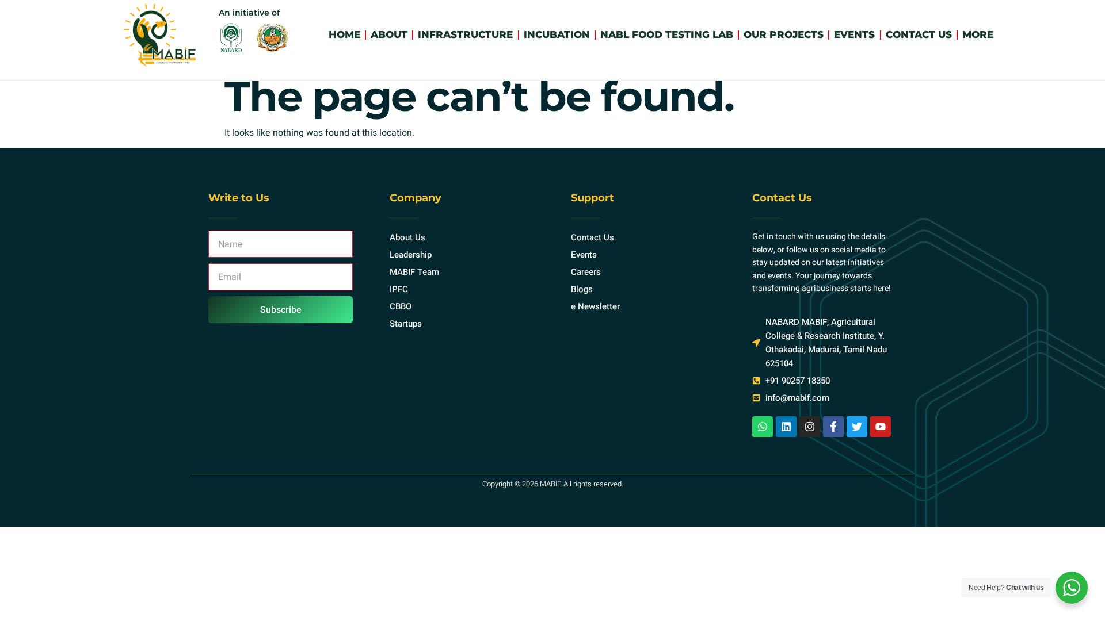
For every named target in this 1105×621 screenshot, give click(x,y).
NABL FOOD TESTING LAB (666, 34)
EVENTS (854, 34)
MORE (977, 34)
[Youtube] (880, 426)
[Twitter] (857, 426)
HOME (344, 34)
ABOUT (389, 34)
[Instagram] (809, 426)
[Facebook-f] (833, 426)
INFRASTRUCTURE (465, 34)
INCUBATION (557, 34)
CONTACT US (919, 34)
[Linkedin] (786, 426)
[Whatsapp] (762, 426)
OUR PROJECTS (784, 34)
